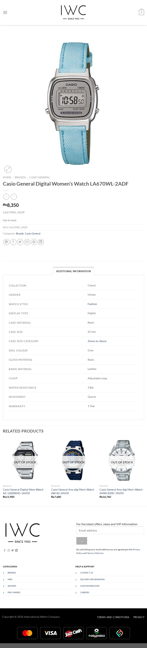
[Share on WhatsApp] (6, 242)
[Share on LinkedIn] (41, 242)
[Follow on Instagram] (8, 550)
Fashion (92, 304)
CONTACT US (86, 572)
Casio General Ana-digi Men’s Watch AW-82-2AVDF (72, 491)
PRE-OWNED (14, 592)
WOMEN (12, 586)
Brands (20, 177)
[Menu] (5, 12)
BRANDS (12, 572)
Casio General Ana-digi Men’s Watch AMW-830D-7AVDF (121, 491)
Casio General (39, 177)
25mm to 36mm (97, 341)
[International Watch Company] (73, 12)
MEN (10, 579)
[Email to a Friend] (27, 242)
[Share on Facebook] (13, 242)
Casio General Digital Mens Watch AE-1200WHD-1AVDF (23, 491)
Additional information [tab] (73, 271)
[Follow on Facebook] (4, 550)
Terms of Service (95, 553)
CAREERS (84, 592)
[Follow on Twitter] (12, 550)
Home (7, 177)
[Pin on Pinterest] (34, 242)
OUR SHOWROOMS (90, 586)
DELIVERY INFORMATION (92, 579)
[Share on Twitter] (20, 242)
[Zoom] (8, 169)
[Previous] (3, 472)
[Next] (144, 472)
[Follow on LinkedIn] (16, 550)
